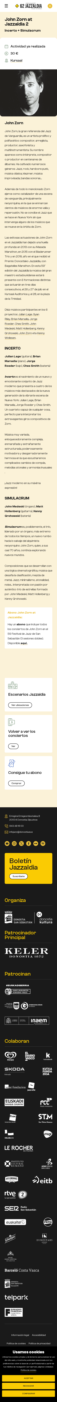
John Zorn (25, 333)
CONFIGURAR (28, 1393)
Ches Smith (22, 323)
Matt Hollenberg (26, 328)
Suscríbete (19, 876)
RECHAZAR (28, 1386)
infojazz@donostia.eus (21, 832)
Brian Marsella (20, 319)
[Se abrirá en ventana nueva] (7, 843)
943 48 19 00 (16, 826)
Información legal (20, 1335)
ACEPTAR (28, 1378)
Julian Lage (25, 314)
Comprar (16, 783)
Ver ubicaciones (20, 705)
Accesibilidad (39, 1335)
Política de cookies (16, 1343)
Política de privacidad (39, 1343)
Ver (13, 746)
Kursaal (16, 60)
